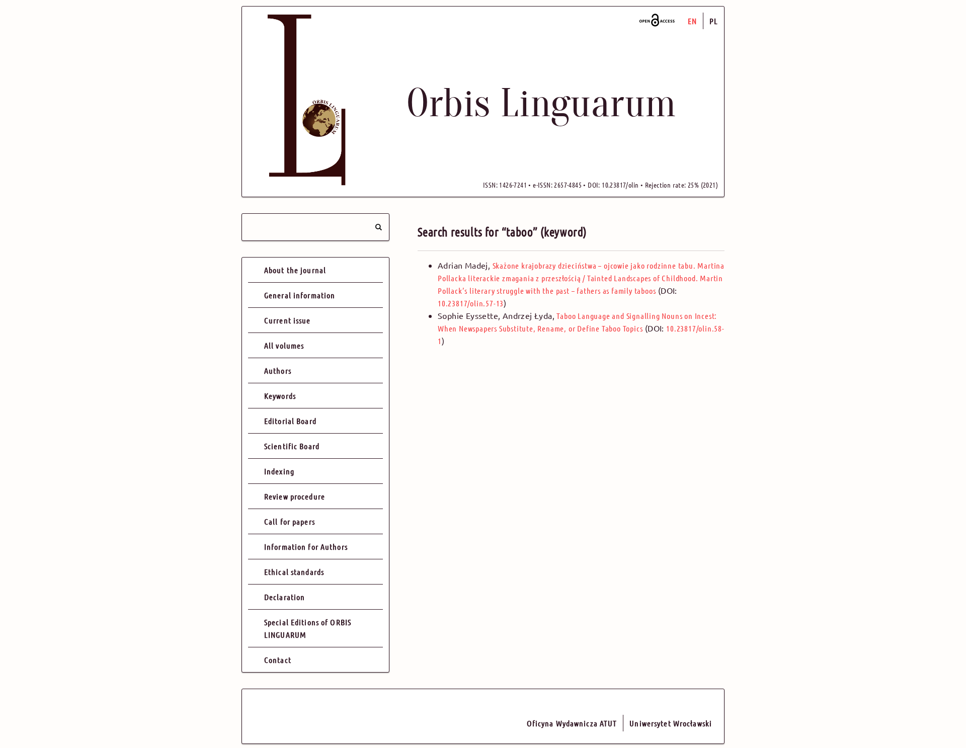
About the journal (295, 270)
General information (299, 295)
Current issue (287, 320)
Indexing (279, 471)
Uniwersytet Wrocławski (670, 723)
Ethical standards (294, 571)
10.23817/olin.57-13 (471, 303)
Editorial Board (290, 421)
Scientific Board (291, 446)
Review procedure (294, 496)
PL (713, 21)
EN (692, 21)
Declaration (284, 597)
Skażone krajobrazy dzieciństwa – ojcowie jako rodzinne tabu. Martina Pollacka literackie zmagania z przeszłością (581, 278)
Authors (277, 370)
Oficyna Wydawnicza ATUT (572, 723)
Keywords (280, 395)
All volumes (284, 345)
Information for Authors (306, 546)
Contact (277, 659)
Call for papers (289, 521)
